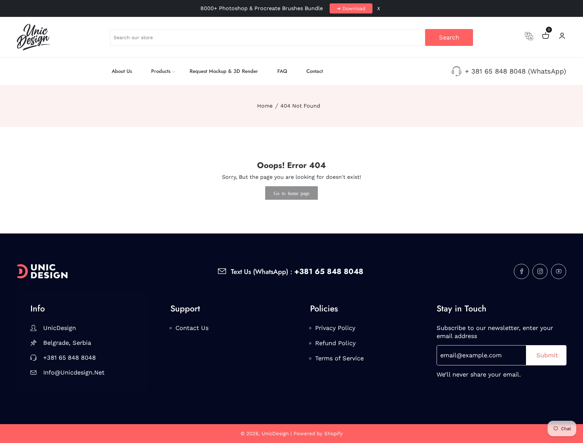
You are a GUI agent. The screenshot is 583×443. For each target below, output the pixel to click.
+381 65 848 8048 (69, 357)
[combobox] (291, 37)
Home (265, 106)
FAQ (282, 71)
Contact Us (192, 327)
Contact (314, 71)
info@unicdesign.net (74, 372)
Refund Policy (335, 343)
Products (160, 71)
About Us (122, 71)
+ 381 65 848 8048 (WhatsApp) (515, 71)
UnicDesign (59, 327)
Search (449, 37)
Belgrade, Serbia (67, 342)
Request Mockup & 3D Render (224, 71)
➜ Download (351, 8)
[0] (546, 36)
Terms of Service (339, 358)
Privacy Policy (335, 327)
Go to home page (291, 193)
